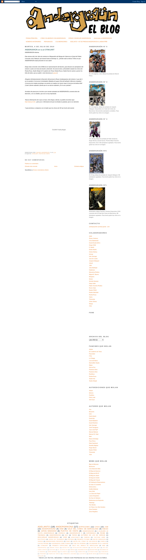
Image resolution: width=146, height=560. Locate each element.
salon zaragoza (99, 539)
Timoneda (92, 299)
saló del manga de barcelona (85, 545)
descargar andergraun (48, 537)
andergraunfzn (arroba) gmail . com (99, 226)
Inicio (55, 166)
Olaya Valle (92, 283)
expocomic (84, 527)
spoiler (40, 555)
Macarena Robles (94, 272)
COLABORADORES (61, 41)
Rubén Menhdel (93, 292)
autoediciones (93, 551)
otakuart (35, 153)
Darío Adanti (92, 416)
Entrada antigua (79, 166)
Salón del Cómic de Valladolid (85, 541)
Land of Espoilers (94, 496)
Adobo (91, 349)
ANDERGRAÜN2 (49, 529)
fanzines (43, 553)
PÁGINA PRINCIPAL (32, 38)
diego (105, 529)
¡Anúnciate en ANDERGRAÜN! (103, 38)
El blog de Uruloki (94, 478)
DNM (62, 529)
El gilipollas (63, 549)
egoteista (42, 539)
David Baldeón (93, 420)
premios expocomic (60, 545)
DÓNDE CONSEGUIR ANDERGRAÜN (80, 38)
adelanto (44, 526)
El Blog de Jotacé (94, 475)
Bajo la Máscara (93, 464)
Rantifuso (92, 374)
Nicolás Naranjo (93, 281)
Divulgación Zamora (80, 547)
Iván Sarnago (93, 256)
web (103, 545)
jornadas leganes (70, 553)
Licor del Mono (93, 360)
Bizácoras (92, 466)
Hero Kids (92, 491)
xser (65, 537)
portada (70, 539)
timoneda (42, 535)
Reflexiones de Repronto (96, 500)
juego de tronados (56, 539)
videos (40, 541)
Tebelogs (91, 502)
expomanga (91, 533)
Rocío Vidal (92, 288)
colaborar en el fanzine (98, 543)
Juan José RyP (93, 429)
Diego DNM (92, 245)
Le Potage (92, 358)
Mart (90, 436)
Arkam (91, 390)
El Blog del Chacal (94, 480)
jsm (106, 527)
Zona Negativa (93, 511)
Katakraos (92, 270)
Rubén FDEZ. (93, 290)
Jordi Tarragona (93, 427)
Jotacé (91, 263)
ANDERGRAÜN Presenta (54, 541)
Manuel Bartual (93, 432)
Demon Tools (54, 547)
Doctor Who (95, 547)
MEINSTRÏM (93, 549)
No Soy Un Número (94, 498)
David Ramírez (93, 423)
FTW (90, 356)
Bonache (91, 411)
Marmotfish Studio (94, 363)
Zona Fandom (93, 509)
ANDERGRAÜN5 (88, 531)
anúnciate (81, 551)
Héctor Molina (93, 252)
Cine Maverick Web (94, 469)
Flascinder (92, 354)
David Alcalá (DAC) (94, 243)
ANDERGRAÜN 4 (76, 533)
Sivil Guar (92, 399)
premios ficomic (83, 539)
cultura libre (99, 537)
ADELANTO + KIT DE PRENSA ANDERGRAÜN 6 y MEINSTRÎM (88, 41)
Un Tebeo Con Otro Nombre (97, 507)
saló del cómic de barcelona (83, 529)
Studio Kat (92, 378)
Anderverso (42, 547)
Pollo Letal (92, 397)
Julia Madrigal (93, 267)
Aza (90, 409)
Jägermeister (82, 549)
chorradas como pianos (60, 543)
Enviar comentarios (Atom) (41, 170)
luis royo (82, 553)
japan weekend (49, 531)
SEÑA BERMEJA (53, 551)
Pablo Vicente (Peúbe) (95, 286)
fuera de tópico (54, 553)
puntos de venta (44, 153)
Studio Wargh (93, 381)
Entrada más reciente (31, 166)
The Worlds (92, 505)
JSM (90, 265)
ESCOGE (52, 549)
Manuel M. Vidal (93, 434)
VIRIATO (72, 551)
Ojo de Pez (92, 367)
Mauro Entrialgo (93, 439)
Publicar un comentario (31, 163)
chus (97, 527)
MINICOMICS (75, 537)
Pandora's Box (93, 369)
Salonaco (63, 551)
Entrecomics (92, 487)
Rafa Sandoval (93, 443)
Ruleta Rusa (92, 295)
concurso (104, 551)
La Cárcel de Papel (94, 493)
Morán (91, 279)
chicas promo (43, 543)
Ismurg (91, 254)
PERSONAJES (48, 41)
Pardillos (91, 395)
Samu (90, 297)
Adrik (90, 236)
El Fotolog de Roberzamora (97, 482)
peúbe (102, 533)
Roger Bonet (92, 448)
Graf (68, 541)
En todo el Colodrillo (95, 484)
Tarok (74, 535)
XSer (90, 306)
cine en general (79, 543)
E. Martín (91, 247)
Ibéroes (91, 393)
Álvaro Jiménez (93, 238)
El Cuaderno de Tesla (95, 351)
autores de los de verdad (93, 535)
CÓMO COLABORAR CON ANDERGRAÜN (53, 38)
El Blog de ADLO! (94, 473)
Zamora (87, 537)
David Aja (92, 418)
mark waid (92, 553)
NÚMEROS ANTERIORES (33, 41)
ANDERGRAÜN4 (55, 535)
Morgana (91, 276)
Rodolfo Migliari (93, 445)
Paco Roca (92, 441)
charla (103, 541)
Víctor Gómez (93, 301)
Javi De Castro (93, 258)
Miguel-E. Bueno (94, 274)
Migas (91, 365)
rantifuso (102, 553)
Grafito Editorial (93, 489)
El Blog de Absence (94, 471)
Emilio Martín (93, 249)
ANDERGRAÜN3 (64, 526)
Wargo (91, 304)
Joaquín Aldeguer (94, 261)
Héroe (72, 549)
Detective (66, 547)
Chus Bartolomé (93, 240)
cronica (61, 533)
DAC (90, 414)
